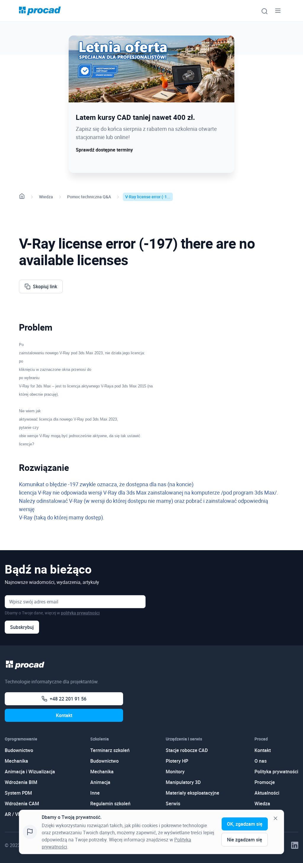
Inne (95, 793)
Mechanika (16, 761)
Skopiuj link (45, 286)
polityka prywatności (80, 613)
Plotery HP (177, 761)
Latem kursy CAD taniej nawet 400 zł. (135, 117)
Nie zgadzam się (244, 839)
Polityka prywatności (276, 771)
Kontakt (64, 715)
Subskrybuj (22, 627)
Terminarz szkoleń (110, 750)
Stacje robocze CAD (187, 750)
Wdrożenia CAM (22, 803)
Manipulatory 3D (183, 782)
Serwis (173, 803)
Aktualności (266, 793)
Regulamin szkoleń (110, 803)
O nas (260, 761)
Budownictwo (19, 750)
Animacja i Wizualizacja (30, 771)
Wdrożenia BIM (21, 782)
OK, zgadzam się (244, 824)
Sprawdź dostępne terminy (104, 149)
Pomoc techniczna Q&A (89, 196)
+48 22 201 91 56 (68, 698)
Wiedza (46, 196)
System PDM (18, 793)
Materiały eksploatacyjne (192, 793)
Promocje (264, 782)
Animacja (100, 782)
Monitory (175, 771)
